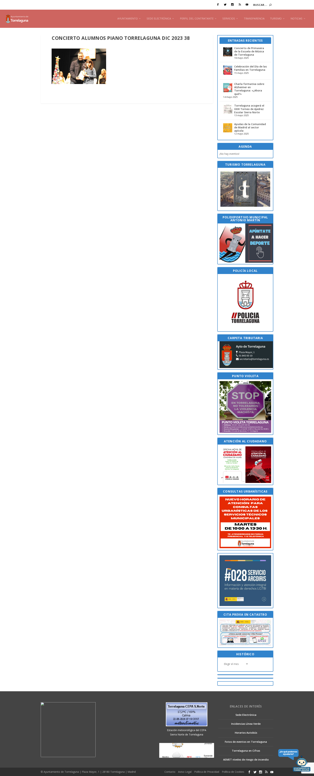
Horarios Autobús (246, 732)
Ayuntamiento (127, 18)
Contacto (169, 771)
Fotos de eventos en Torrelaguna (246, 741)
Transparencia (254, 18)
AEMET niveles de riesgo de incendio (246, 759)
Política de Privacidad (206, 771)
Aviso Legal (185, 771)
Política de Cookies (233, 771)
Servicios (228, 18)
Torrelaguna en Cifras (246, 750)
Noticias (296, 18)
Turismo (276, 18)
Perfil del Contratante (197, 18)
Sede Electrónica (159, 18)
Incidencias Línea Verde (246, 723)
